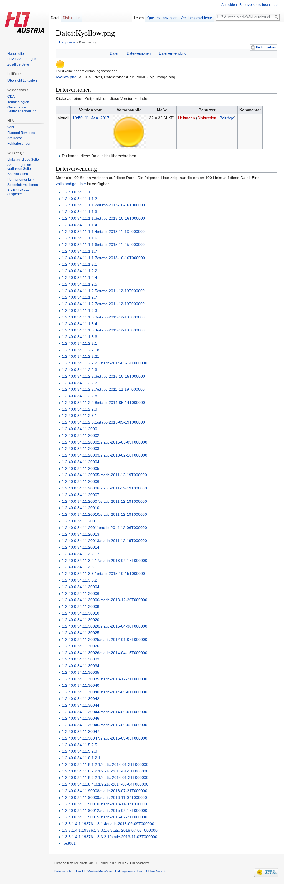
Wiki (10, 127)
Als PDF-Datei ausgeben (18, 192)
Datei (114, 53)
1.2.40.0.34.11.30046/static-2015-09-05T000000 (104, 725)
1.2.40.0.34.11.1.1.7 (79, 251)
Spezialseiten (17, 174)
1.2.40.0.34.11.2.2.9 (79, 409)
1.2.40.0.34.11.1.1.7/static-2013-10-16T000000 (103, 258)
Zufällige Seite (18, 64)
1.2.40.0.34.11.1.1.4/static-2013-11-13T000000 (103, 231)
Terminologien (18, 102)
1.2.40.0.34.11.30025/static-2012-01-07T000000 (104, 639)
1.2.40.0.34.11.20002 (80, 435)
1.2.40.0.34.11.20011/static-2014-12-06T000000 (104, 527)
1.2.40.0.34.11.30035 (80, 672)
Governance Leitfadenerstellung (22, 109)
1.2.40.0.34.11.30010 (80, 613)
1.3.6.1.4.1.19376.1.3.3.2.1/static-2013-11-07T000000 (109, 836)
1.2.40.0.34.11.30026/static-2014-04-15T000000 (104, 652)
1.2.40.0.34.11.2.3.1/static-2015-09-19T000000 (103, 422)
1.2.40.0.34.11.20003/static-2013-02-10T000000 (104, 455)
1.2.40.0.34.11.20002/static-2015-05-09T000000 (104, 442)
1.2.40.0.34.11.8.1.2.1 (81, 758)
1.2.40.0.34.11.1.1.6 (79, 238)
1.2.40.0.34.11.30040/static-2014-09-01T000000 (104, 692)
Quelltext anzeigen (162, 18)
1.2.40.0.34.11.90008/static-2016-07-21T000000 (104, 791)
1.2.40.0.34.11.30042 (80, 698)
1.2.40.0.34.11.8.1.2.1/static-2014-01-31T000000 (105, 764)
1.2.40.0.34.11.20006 (80, 481)
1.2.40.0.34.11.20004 (80, 462)
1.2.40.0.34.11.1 (76, 192)
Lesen (139, 18)
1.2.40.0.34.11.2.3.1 (79, 415)
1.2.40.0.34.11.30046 (80, 718)
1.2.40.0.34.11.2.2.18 (80, 350)
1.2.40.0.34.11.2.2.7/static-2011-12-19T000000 (103, 389)
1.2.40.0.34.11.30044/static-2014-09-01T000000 (104, 712)
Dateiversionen (139, 53)
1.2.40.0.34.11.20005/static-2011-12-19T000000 (104, 475)
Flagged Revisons (21, 133)
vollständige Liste (71, 184)
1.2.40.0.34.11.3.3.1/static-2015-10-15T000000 (103, 573)
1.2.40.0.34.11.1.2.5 (79, 284)
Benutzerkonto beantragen (259, 5)
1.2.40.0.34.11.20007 (80, 494)
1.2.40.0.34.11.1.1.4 (79, 225)
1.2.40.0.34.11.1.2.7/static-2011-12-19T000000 (103, 304)
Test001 (69, 843)
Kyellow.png (66, 77)
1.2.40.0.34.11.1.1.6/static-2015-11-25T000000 (103, 244)
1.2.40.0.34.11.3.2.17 (80, 554)
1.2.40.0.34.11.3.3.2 (79, 580)
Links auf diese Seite (23, 160)
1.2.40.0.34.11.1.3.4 (79, 324)
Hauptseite (67, 42)
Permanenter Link (20, 180)
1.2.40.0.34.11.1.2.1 (79, 264)
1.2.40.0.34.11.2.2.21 (80, 356)
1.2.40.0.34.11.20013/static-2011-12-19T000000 (104, 540)
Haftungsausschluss (129, 871)
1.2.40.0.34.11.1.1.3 (79, 211)
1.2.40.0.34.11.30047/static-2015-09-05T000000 (104, 738)
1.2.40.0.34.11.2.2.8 (79, 396)
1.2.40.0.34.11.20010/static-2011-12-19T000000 (104, 514)
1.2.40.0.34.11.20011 (80, 521)
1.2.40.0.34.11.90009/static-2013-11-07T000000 (104, 797)
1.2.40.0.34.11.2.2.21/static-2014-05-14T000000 (104, 363)
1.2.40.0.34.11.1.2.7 (79, 297)
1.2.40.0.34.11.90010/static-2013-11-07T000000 (104, 804)
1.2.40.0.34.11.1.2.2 (79, 271)
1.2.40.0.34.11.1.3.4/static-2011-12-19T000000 (103, 330)
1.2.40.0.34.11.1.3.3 (79, 310)
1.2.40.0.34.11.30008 (80, 606)
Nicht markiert (266, 47)
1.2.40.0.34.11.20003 (80, 448)
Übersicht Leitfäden (22, 80)
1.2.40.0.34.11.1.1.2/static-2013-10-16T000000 (103, 205)
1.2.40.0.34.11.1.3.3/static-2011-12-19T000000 (103, 317)
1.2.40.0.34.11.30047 (80, 731)
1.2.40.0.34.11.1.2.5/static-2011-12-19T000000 (103, 291)
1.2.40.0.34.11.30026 (80, 646)
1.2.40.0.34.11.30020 (80, 620)
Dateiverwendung (172, 53)
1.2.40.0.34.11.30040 (80, 685)
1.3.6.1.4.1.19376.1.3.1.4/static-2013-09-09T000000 (108, 823)
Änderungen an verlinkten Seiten (20, 167)
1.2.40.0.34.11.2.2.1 (79, 343)
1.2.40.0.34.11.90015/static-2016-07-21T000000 (104, 817)
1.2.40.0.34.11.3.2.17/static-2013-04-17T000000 (104, 560)
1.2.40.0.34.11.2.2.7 (79, 383)
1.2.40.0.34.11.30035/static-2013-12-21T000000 (104, 679)
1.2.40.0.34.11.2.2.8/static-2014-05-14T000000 (103, 402)
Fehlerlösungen (19, 144)
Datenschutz (63, 871)
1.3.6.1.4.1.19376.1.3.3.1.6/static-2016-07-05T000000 (110, 830)
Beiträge (227, 118)
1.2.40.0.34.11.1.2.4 (79, 277)
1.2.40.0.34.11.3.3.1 (79, 567)
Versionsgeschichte (196, 18)
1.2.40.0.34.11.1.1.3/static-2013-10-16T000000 (103, 218)
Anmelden (229, 5)
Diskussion (206, 118)
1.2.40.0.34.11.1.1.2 (79, 198)
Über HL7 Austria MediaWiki (93, 871)
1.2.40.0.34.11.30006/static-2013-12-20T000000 (104, 600)
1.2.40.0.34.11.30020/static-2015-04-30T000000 (104, 626)
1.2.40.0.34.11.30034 (80, 665)
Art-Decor (14, 138)
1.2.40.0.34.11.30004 (80, 587)
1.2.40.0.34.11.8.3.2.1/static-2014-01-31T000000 (105, 777)
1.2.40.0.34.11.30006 (80, 593)
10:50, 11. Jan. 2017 (90, 118)
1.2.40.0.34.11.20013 (80, 534)
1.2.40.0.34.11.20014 (80, 547)
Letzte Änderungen (21, 59)
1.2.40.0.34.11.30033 (80, 659)
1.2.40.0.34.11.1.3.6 (79, 337)
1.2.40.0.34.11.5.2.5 (79, 745)
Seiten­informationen (22, 185)
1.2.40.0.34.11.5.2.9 (79, 751)
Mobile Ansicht (155, 871)
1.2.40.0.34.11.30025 (80, 633)
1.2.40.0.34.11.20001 (80, 429)
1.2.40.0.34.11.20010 (80, 507)
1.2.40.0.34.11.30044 (80, 705)
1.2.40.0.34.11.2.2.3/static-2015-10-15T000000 (103, 376)
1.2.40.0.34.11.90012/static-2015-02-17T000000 (104, 810)
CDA (11, 96)
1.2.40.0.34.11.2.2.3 (79, 369)
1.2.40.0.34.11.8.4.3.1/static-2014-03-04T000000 (105, 784)
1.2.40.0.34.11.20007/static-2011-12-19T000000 (104, 501)
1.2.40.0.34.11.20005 (80, 468)
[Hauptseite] (24, 22)
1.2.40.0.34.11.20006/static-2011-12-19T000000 (104, 488)
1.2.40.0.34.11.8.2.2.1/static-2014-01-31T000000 (105, 771)
